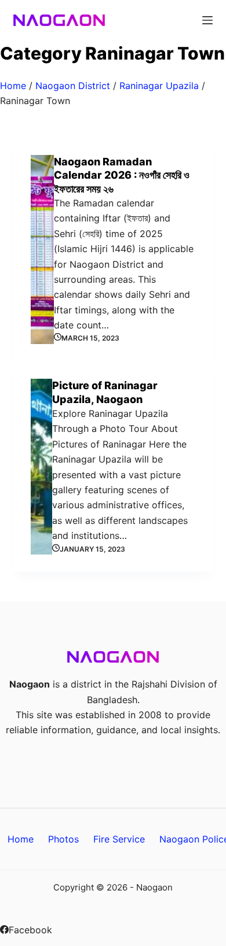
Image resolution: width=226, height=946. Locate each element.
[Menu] (207, 20)
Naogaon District (72, 85)
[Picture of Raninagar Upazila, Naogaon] (41, 467)
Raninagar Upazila (159, 85)
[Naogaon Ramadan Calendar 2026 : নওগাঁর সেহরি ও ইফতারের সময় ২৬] (42, 249)
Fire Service (119, 839)
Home (13, 85)
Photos (63, 839)
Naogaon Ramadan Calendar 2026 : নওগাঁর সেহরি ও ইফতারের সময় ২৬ (121, 175)
